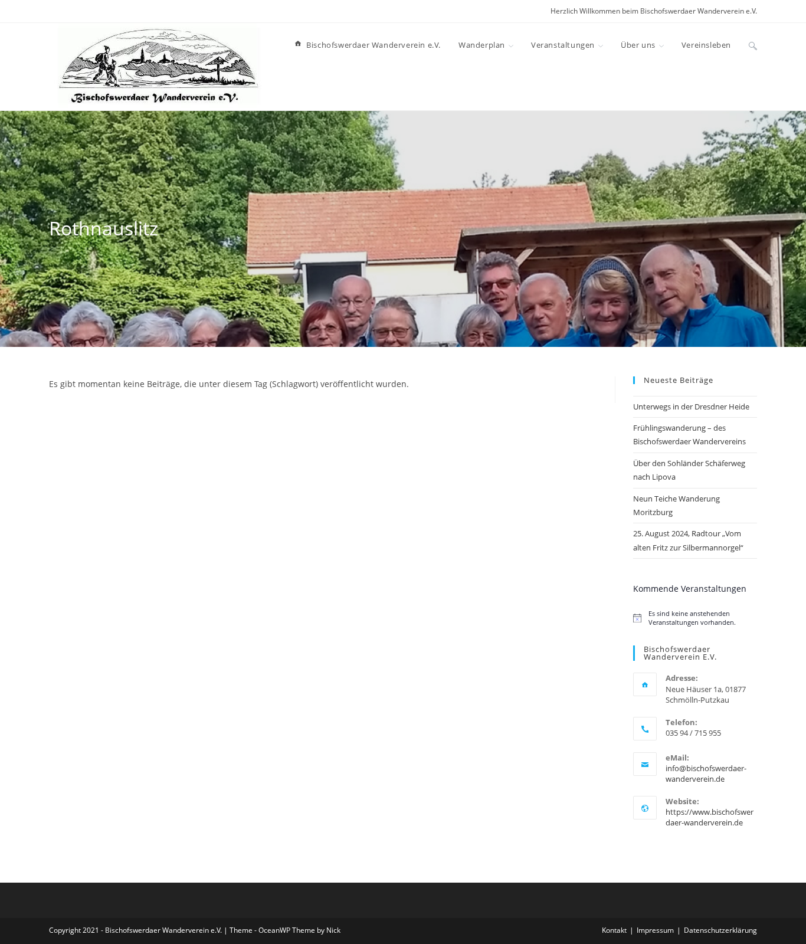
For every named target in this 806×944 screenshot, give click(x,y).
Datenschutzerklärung (720, 930)
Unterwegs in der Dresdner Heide (691, 406)
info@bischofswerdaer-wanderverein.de (706, 773)
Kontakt (614, 930)
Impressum (655, 930)
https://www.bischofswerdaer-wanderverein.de (709, 817)
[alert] (695, 618)
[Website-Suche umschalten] (753, 45)
